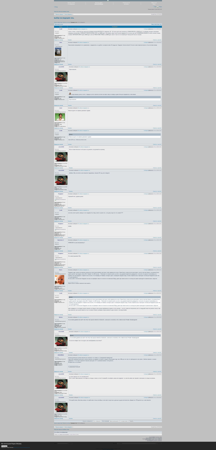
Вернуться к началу (58, 39)
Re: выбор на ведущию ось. (83, 42)
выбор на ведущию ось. (64, 18)
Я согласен (4, 446)
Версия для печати (59, 24)
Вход (56, 6)
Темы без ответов (58, 11)
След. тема (159, 24)
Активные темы (65, 11)
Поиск (160, 6)
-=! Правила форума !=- (59, 14)
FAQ (155, 6)
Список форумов (68, 14)
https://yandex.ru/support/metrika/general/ (22, 447)
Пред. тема (153, 24)
